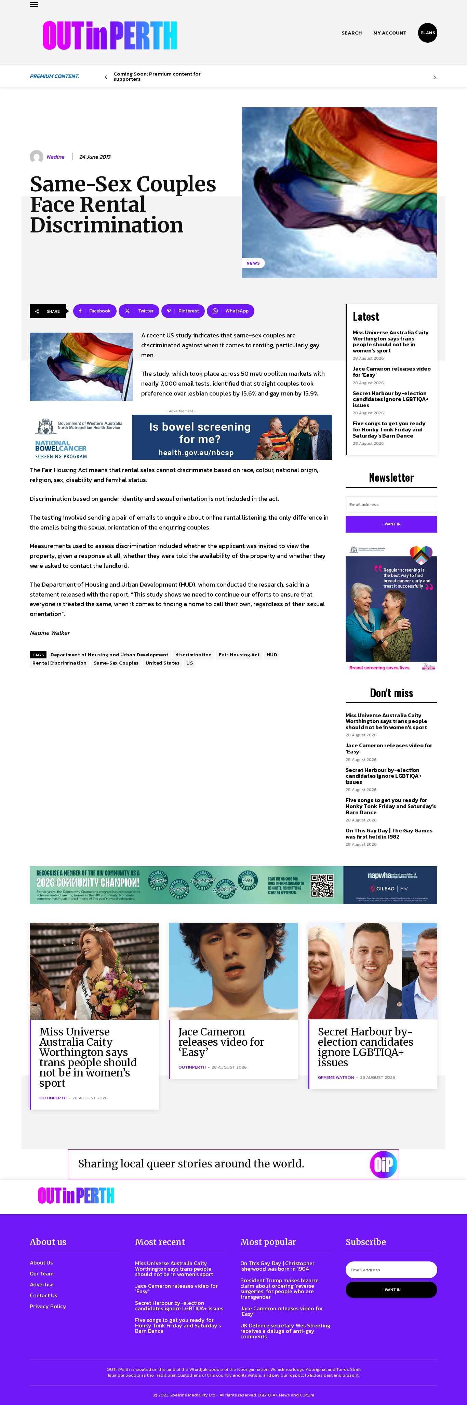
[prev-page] (106, 77)
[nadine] (37, 157)
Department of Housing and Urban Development (110, 654)
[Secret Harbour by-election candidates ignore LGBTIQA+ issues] (372, 971)
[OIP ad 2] (233, 1164)
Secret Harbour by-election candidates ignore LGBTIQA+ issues (391, 399)
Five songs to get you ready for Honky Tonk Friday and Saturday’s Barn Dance (389, 429)
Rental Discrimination (59, 663)
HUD (272, 654)
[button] (352, 32)
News (253, 263)
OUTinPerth (53, 1098)
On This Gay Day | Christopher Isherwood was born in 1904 (277, 1266)
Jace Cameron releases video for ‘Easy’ (392, 371)
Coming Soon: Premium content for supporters (157, 76)
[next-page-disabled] (434, 77)
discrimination (193, 654)
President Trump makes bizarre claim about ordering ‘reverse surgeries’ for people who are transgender (279, 1288)
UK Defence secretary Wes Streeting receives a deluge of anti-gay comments (285, 1330)
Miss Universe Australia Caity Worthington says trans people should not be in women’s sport (391, 341)
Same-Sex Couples (116, 663)
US (189, 663)
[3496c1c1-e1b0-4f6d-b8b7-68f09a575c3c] (233, 885)
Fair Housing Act (239, 654)
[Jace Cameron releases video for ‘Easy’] (233, 971)
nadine (55, 156)
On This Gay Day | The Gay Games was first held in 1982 (389, 833)
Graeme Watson (336, 1077)
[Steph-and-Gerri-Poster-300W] (391, 609)
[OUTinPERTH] (110, 35)
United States (163, 663)
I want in (392, 524)
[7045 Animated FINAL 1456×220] (181, 437)
